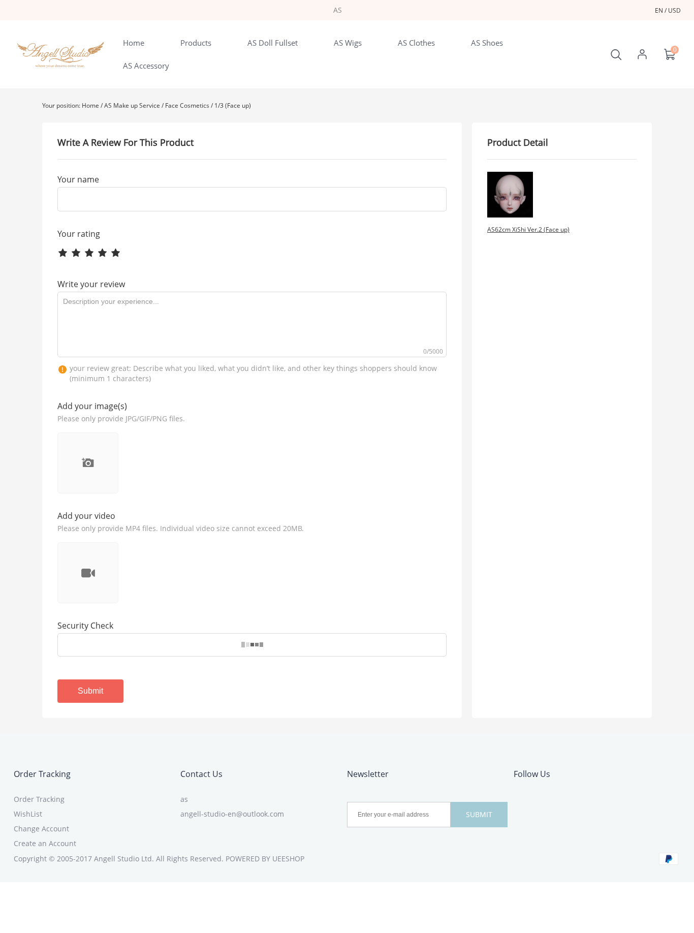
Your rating (78, 233)
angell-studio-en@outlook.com (232, 814)
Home (90, 105)
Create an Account (45, 843)
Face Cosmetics (187, 105)
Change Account (41, 828)
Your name (78, 179)
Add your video (86, 515)
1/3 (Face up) (232, 105)
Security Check (85, 625)
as (184, 799)
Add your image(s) (92, 406)
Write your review (91, 284)
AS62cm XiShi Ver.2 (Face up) (528, 229)
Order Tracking (42, 774)
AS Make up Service (132, 105)
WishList (28, 814)
